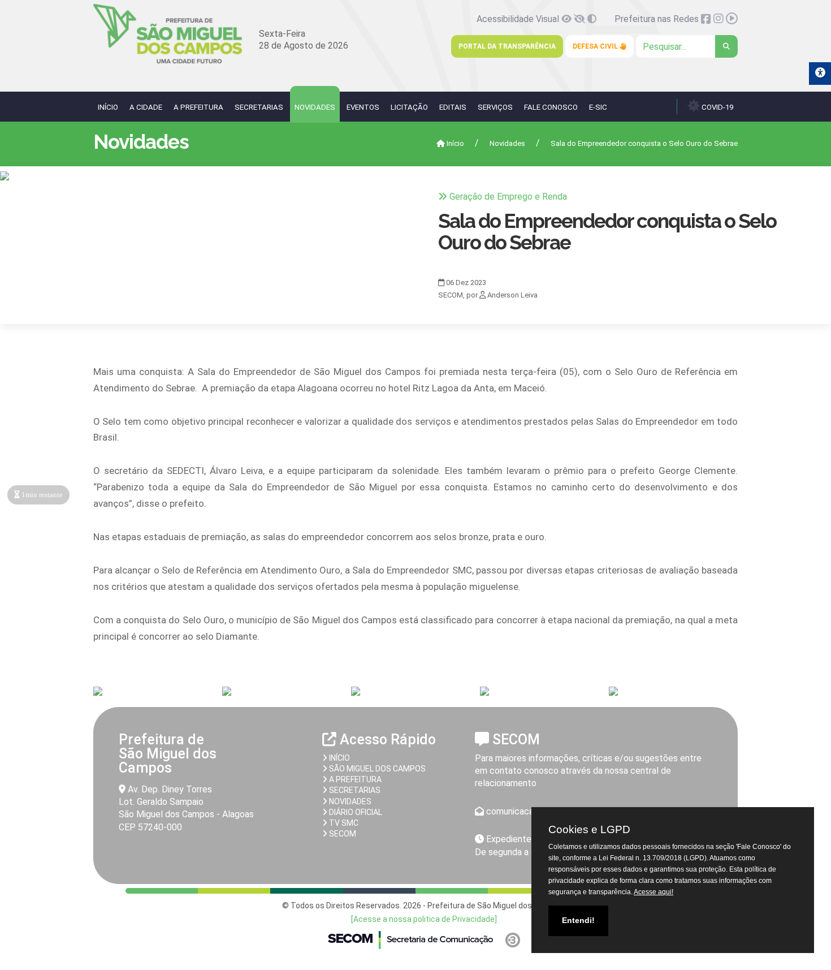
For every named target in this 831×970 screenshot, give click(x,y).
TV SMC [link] (342, 822)
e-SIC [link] (598, 107)
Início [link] (108, 107)
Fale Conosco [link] (551, 107)
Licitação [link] (409, 107)
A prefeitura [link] (354, 779)
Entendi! (578, 920)
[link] (167, 61)
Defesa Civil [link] (596, 46)
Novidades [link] (315, 107)
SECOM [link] (341, 833)
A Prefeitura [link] (198, 107)
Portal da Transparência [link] (507, 46)
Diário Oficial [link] (354, 812)
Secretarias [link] (259, 107)
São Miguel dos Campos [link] (376, 768)
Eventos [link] (363, 107)
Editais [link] (452, 107)
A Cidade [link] (145, 107)
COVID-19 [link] (716, 107)
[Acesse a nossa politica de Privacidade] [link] (424, 919)
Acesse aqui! (653, 892)
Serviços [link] (495, 107)
